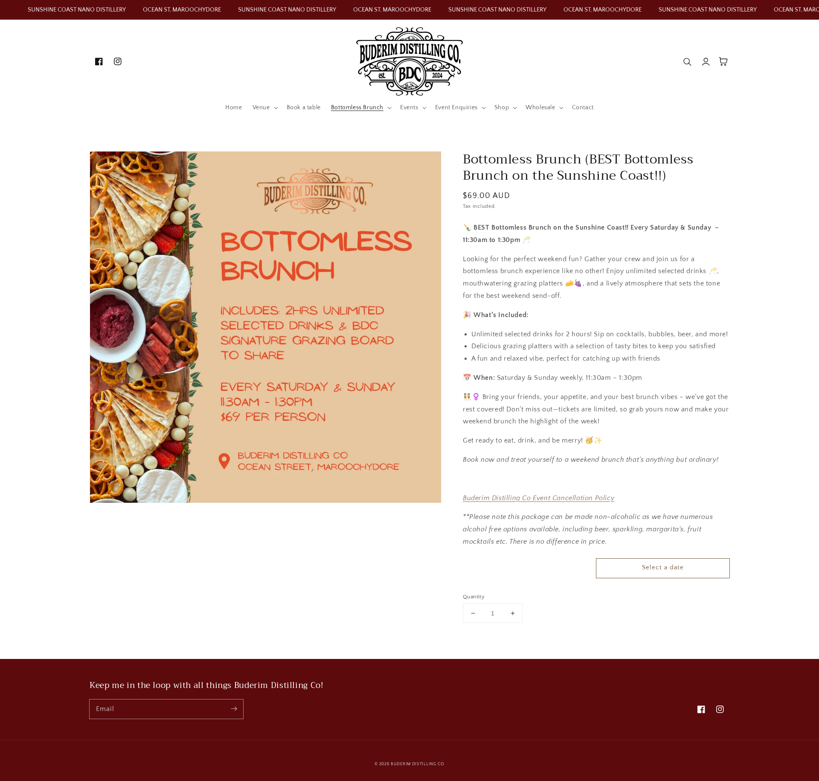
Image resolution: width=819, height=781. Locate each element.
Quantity (474, 597)
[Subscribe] (233, 708)
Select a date (663, 567)
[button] (264, 108)
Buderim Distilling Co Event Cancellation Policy (538, 498)
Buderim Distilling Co (417, 764)
